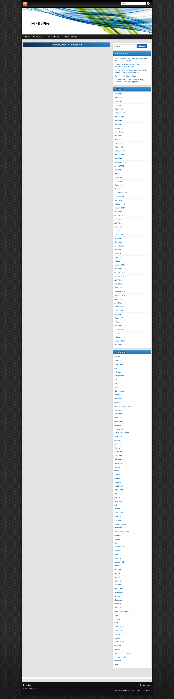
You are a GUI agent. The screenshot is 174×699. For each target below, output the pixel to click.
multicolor (118, 528)
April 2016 (118, 333)
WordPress (127, 690)
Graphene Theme (143, 690)
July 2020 (118, 280)
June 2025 (118, 139)
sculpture (117, 570)
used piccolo (119, 642)
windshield (118, 661)
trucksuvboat (119, 634)
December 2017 (120, 314)
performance (119, 539)
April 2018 (118, 303)
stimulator (118, 596)
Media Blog (40, 23)
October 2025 (119, 128)
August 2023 (119, 196)
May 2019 (118, 288)
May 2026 (118, 101)
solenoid (117, 581)
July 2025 (118, 136)
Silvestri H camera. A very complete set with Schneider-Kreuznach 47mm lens (130, 71)
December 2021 (120, 238)
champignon (119, 391)
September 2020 (120, 276)
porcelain (117, 551)
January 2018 (119, 310)
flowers (117, 467)
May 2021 (118, 253)
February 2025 (119, 151)
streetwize (118, 600)
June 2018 (118, 299)
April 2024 (118, 181)
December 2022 (120, 212)
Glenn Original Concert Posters (125, 76)
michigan (117, 520)
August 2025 (119, 132)
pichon (116, 543)
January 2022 (119, 234)
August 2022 (119, 219)
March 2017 (118, 318)
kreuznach (118, 501)
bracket (117, 383)
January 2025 (119, 155)
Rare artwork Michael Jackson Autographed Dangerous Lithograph (130, 59)
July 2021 (118, 250)
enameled (118, 452)
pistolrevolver (119, 547)
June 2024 (118, 174)
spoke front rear (120, 592)
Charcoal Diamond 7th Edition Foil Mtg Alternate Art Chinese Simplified (128, 81)
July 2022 (118, 223)
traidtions (117, 623)
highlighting (118, 490)
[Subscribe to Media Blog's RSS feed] (25, 4)
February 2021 (119, 261)
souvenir (117, 585)
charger (117, 395)
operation (118, 535)
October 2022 (119, 215)
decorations (118, 429)
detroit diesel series (121, 433)
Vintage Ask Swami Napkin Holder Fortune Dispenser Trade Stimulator (130, 65)
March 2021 (118, 257)
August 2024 (119, 166)
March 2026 (118, 109)
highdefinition (119, 486)
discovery (118, 440)
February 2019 (119, 291)
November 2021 (120, 242)
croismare (118, 421)
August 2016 (119, 329)
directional (118, 437)
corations (117, 418)
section (117, 573)
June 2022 (118, 227)
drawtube (117, 444)
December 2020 (120, 269)
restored (117, 566)
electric (117, 448)
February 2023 (119, 204)
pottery (116, 554)
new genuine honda (121, 532)
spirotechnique (119, 589)
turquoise (117, 638)
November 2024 (120, 162)
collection (118, 402)
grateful (117, 478)
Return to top (145, 685)
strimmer (117, 604)
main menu (118, 513)
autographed (119, 376)
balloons (117, 380)
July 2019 (118, 284)
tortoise (117, 615)
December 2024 (120, 158)
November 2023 (120, 189)
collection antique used (123, 406)
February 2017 (119, 322)
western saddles (120, 657)
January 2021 (119, 265)
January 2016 (119, 341)
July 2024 (118, 170)
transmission (119, 627)
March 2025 (118, 147)
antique (117, 368)
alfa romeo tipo (119, 357)
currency (117, 425)
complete (117, 410)
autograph (118, 372)
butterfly (117, 387)
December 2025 (120, 120)
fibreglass (118, 463)
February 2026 (119, 113)
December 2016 (120, 326)
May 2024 (118, 177)
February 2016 (119, 337)
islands (117, 497)
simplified (118, 577)
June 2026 (118, 98)
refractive (117, 558)
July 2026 (118, 94)
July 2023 (118, 200)
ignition (117, 494)
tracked (117, 619)
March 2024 (118, 185)
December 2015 (120, 345)
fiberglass (118, 459)
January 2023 (119, 208)
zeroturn (117, 665)
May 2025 (118, 143)
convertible (118, 414)
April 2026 (118, 105)
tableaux (117, 608)
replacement (119, 562)
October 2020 (119, 272)
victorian (117, 646)
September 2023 (120, 193)
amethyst (117, 361)
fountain (117, 471)
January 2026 (119, 117)
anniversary (118, 364)
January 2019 (119, 295)
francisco (117, 475)
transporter (118, 630)
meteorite (117, 516)
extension (118, 456)
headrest (117, 482)
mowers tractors (120, 524)
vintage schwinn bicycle (123, 653)
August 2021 (119, 246)
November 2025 (120, 124)
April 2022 (118, 231)
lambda (117, 509)
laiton (116, 505)
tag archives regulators (122, 611)
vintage (117, 649)
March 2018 (118, 307)
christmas (118, 399)
